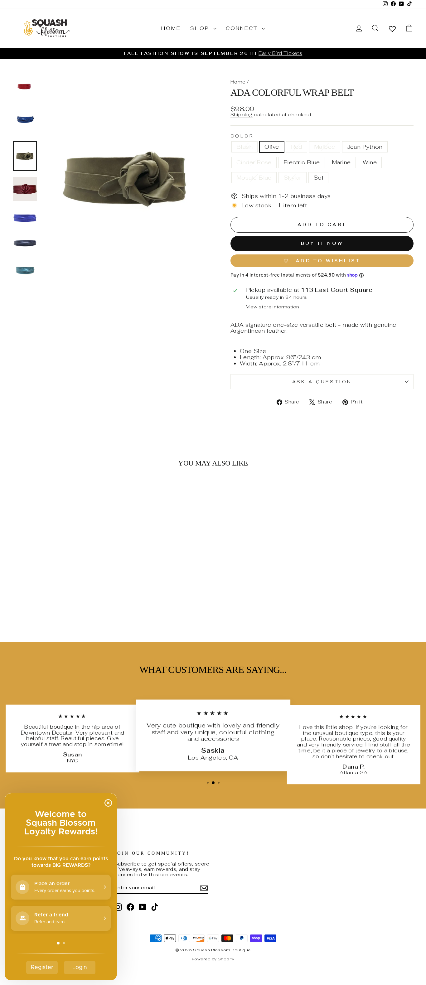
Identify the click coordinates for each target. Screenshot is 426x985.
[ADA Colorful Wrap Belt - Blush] (18, 598)
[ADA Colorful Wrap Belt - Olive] (26, 598)
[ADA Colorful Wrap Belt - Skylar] (102, 598)
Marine (341, 162)
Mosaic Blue (254, 177)
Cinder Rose (254, 162)
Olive (271, 146)
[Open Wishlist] (392, 28)
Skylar (292, 177)
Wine (370, 162)
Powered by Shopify (213, 959)
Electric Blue (301, 162)
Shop (201, 28)
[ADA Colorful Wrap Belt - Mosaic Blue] (94, 598)
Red (296, 146)
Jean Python (365, 146)
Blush (244, 146)
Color (242, 135)
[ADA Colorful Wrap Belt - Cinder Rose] (60, 598)
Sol (318, 177)
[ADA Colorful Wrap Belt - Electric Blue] (68, 598)
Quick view (60, 570)
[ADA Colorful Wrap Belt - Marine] (77, 598)
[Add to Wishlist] (100, 490)
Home (171, 28)
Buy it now (322, 243)
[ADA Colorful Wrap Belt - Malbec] (43, 598)
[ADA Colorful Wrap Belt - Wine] (85, 598)
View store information (272, 306)
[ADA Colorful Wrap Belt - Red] (35, 598)
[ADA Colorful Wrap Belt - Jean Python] (52, 598)
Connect (243, 28)
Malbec (324, 146)
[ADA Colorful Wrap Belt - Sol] (60, 605)
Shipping (241, 115)
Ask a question (322, 381)
